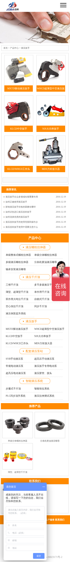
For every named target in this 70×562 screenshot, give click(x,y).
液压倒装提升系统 (16, 313)
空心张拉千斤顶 (14, 306)
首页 (5, 48)
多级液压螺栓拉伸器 (17, 262)
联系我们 (59, 519)
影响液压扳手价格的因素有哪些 (21, 207)
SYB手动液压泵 (14, 358)
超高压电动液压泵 (16, 373)
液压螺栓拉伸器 (36, 247)
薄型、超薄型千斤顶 (17, 292)
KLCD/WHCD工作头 (18, 169)
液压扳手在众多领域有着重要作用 (22, 197)
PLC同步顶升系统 (15, 395)
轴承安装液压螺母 (16, 269)
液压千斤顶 (33, 277)
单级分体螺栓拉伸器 (17, 441)
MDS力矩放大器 (51, 169)
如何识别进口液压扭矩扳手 (18, 212)
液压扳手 (25, 48)
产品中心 (14, 48)
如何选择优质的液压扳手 (17, 217)
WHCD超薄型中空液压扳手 (51, 91)
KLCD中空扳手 (18, 128)
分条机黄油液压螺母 (50, 441)
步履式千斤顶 (13, 388)
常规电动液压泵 (14, 366)
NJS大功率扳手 (50, 128)
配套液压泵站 (34, 351)
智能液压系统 (34, 380)
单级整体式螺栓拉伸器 (18, 255)
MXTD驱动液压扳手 (18, 88)
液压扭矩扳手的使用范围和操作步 (22, 222)
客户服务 (50, 519)
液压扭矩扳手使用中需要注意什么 (22, 227)
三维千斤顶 (12, 284)
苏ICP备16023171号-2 (50, 557)
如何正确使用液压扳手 (16, 202)
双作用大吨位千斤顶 (17, 299)
